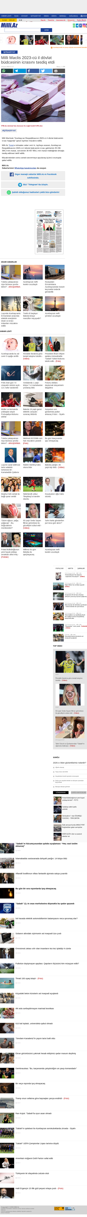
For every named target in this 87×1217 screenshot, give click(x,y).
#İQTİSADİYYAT (9, 131)
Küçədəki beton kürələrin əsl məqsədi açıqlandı (37, 993)
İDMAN (46, 16)
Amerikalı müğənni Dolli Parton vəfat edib (34, 1158)
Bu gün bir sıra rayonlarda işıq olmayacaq (36, 888)
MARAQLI (62, 16)
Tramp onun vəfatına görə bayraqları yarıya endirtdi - (42, 1098)
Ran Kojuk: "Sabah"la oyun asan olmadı (34, 1113)
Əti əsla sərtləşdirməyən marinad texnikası (35, 1008)
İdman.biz (71, 20)
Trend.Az (51, 20)
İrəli (86, 40)
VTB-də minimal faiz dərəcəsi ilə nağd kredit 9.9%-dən (22, 126)
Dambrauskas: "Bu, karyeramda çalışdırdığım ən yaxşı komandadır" (46, 1068)
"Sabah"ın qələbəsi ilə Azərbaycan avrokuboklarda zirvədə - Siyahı (46, 1128)
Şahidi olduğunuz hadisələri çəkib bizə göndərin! (35, 192)
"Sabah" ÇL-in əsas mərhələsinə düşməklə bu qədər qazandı (45, 903)
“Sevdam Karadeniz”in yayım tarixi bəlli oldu (35, 1038)
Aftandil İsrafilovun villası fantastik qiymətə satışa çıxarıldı (41, 873)
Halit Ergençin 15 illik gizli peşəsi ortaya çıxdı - (39, 1188)
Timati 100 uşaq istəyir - (29, 978)
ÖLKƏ (16, 16)
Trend (11, 145)
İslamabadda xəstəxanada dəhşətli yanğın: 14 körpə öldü (41, 858)
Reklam (11, 20)
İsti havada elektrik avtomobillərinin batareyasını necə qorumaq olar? (47, 918)
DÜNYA (54, 16)
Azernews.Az (60, 20)
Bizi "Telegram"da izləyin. (35, 184)
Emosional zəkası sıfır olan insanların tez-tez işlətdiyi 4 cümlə (43, 948)
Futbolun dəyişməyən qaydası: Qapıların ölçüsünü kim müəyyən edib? (47, 963)
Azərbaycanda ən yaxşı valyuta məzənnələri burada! (70, 47)
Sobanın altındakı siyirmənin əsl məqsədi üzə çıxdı (38, 933)
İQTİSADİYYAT (36, 16)
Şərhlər (81, 568)
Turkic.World (81, 20)
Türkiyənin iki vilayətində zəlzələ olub (32, 1173)
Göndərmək (61, 792)
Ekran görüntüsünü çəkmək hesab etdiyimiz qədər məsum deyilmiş (46, 1053)
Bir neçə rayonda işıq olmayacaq (30, 1083)
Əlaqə (4, 20)
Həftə (70, 568)
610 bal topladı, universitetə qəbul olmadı (34, 1023)
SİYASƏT (24, 16)
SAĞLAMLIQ (73, 16)
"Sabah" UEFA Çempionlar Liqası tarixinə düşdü (37, 1143)
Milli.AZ (9, 25)
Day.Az (43, 20)
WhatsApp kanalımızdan (25, 168)
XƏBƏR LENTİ (6, 16)
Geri (1, 40)
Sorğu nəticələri (78, 792)
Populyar (59, 568)
